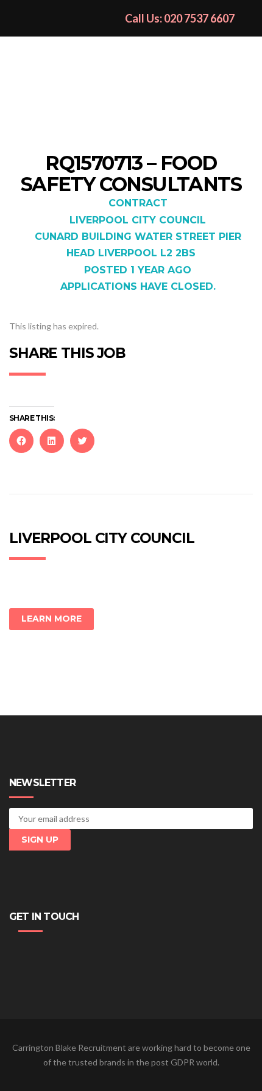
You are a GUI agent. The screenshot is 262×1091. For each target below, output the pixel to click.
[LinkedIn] (55, 952)
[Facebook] (19, 952)
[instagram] (73, 952)
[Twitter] (37, 952)
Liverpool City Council (137, 220)
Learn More (51, 618)
